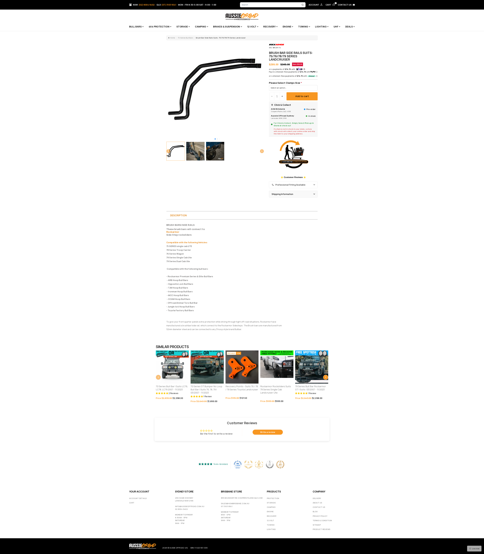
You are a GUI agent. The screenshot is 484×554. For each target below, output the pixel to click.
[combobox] (271, 5)
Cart (131, 503)
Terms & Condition (322, 520)
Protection (273, 498)
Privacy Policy (320, 516)
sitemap (317, 525)
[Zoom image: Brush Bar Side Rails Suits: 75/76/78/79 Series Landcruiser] (215, 89)
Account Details (138, 498)
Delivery (317, 498)
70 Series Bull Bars (185, 38)
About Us (317, 503)
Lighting (271, 529)
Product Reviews (321, 529)
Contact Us (319, 507)
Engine (270, 511)
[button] (215, 138)
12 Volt (270, 520)
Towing (271, 525)
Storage (271, 503)
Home (172, 38)
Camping (271, 507)
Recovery (272, 516)
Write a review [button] (267, 432)
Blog (315, 511)
